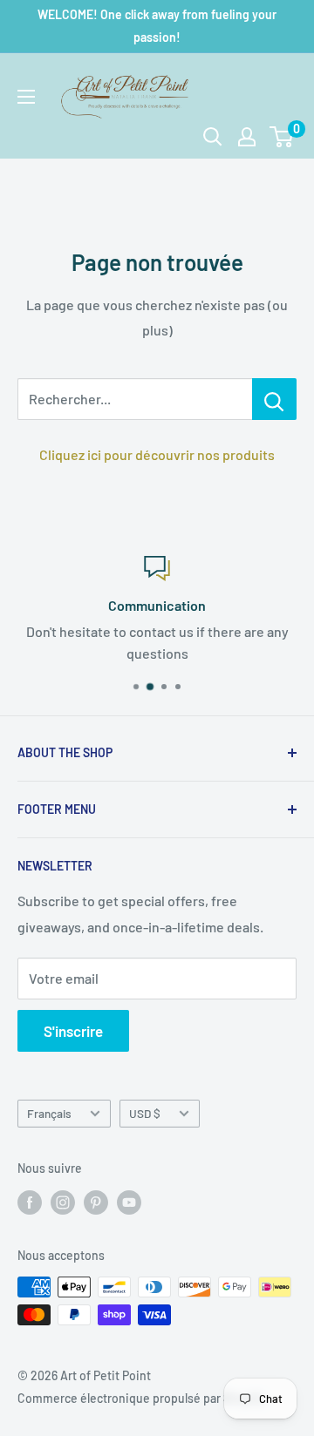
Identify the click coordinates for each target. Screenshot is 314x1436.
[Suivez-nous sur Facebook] (29, 1201)
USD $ (144, 1113)
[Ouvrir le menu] (26, 97)
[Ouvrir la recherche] (212, 136)
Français (49, 1113)
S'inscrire (73, 1031)
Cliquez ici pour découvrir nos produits (157, 454)
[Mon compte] (247, 136)
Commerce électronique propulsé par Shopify (141, 1398)
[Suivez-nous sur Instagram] (63, 1201)
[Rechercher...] (274, 399)
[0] (282, 136)
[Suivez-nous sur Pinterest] (96, 1201)
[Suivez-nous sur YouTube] (129, 1201)
